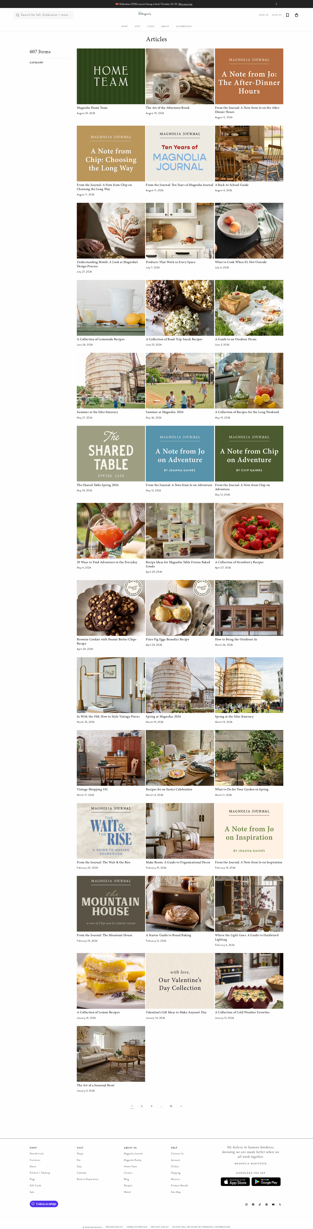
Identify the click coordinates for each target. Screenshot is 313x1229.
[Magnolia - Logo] (156, 15)
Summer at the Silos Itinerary (97, 412)
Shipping (175, 1173)
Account (175, 1160)
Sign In (264, 15)
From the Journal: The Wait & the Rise (103, 862)
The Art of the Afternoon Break (167, 108)
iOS (235, 1181)
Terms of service (137, 1227)
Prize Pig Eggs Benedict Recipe (167, 639)
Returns (175, 1179)
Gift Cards (35, 1185)
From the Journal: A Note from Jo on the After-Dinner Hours (247, 110)
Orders (175, 1166)
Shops (80, 1153)
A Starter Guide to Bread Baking (168, 935)
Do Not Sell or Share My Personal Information (201, 1227)
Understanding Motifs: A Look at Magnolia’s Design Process (107, 264)
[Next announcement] (276, 4)
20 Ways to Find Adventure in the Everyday (107, 562)
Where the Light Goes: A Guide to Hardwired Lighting (247, 937)
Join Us (277, 15)
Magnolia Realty (133, 1160)
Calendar (82, 1173)
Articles (156, 39)
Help (174, 1147)
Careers (128, 1173)
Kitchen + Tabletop (40, 1173)
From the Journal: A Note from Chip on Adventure (242, 487)
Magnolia (96, 1227)
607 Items (40, 52)
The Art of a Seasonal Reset (96, 1085)
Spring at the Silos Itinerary (234, 716)
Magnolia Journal (133, 1153)
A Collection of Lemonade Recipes (101, 339)
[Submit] (18, 15)
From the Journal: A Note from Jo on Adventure (179, 485)
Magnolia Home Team (92, 108)
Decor (33, 1166)
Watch (127, 1192)
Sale (32, 1192)
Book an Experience (87, 1179)
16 (171, 1106)
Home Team (130, 1166)
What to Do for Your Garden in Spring (242, 789)
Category (36, 62)
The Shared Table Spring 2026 (98, 485)
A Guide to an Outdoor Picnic (236, 339)
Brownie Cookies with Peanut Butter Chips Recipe (107, 641)
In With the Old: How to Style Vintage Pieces (108, 716)
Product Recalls (179, 1185)
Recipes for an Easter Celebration (169, 789)
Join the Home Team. (187, 4)
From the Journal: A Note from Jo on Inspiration (248, 862)
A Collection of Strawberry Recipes (239, 562)
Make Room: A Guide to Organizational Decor (178, 862)
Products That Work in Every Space (170, 262)
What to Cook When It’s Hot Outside (241, 262)
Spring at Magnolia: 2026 (163, 716)
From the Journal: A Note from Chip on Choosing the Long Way (104, 187)
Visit (80, 1147)
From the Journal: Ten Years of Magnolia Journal (179, 185)
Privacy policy (160, 1227)
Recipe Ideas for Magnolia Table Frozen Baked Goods (178, 564)
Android (266, 1181)
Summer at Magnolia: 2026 (164, 412)
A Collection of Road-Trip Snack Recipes (174, 339)
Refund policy (114, 1227)
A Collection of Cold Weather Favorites (242, 1012)
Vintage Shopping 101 (92, 789)
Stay (79, 1166)
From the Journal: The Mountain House (104, 935)
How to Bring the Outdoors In (236, 639)
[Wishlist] (287, 15)
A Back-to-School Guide (232, 185)
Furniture (35, 1160)
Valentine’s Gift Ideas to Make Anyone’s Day (176, 1012)
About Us (130, 1147)
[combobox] (44, 15)
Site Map (176, 1192)
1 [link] (132, 1106)
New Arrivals (37, 1153)
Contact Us (177, 1153)
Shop (33, 1147)
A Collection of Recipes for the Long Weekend (247, 412)
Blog (126, 1179)
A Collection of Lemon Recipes (98, 1012)
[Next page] (181, 1106)
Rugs (32, 1179)
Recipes (128, 1185)
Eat (79, 1160)
